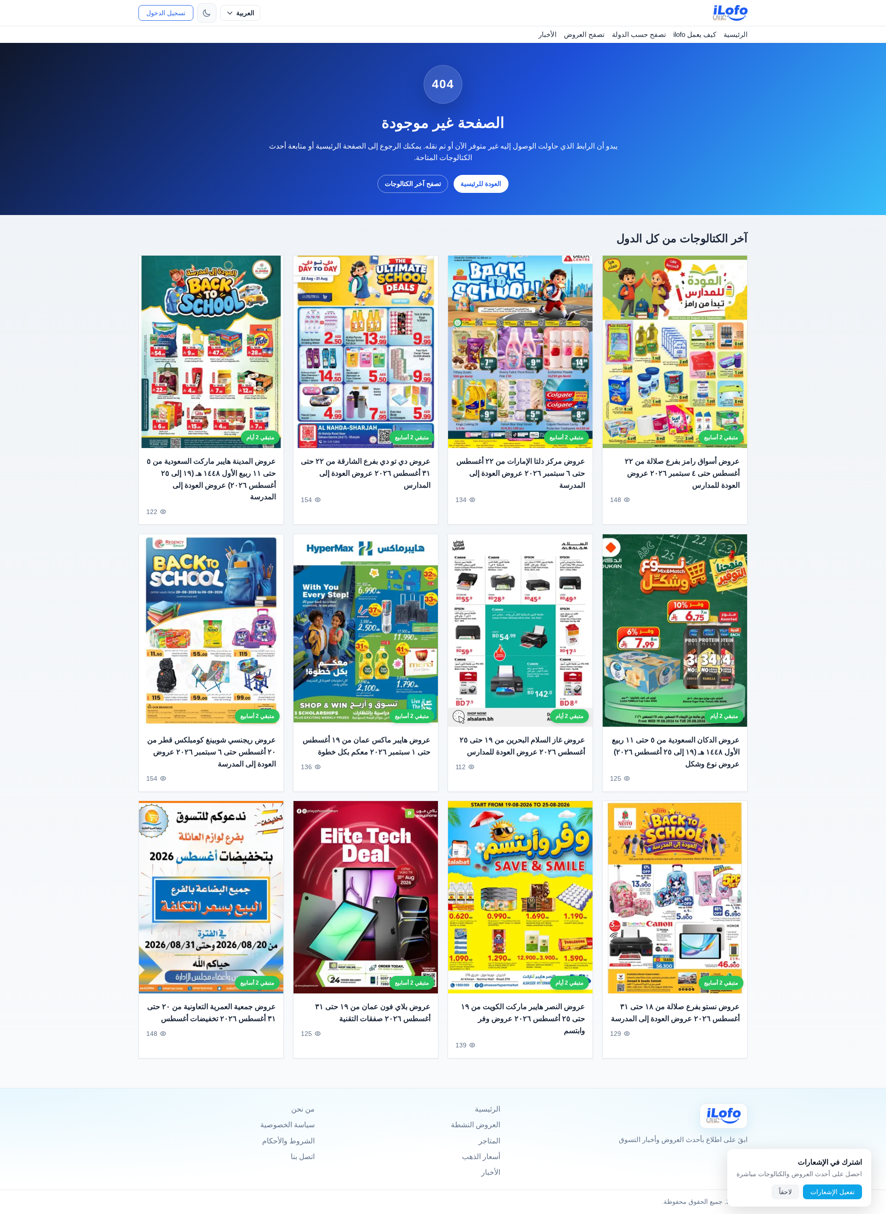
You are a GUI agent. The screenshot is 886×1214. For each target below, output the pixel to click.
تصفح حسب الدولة (639, 34)
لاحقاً (785, 1192)
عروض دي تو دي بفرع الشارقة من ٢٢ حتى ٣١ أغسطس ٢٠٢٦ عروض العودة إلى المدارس (366, 473)
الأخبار (548, 34)
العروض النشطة (475, 1125)
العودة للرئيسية (481, 183)
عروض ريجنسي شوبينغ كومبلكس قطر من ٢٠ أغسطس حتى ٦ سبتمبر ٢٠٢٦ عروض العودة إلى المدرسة (211, 751)
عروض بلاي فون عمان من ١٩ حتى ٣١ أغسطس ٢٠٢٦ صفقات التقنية (373, 1013)
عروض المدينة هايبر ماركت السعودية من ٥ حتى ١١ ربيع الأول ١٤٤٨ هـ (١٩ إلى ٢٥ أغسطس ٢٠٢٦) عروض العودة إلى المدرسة (211, 479)
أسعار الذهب (481, 1156)
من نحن (303, 1109)
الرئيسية (736, 34)
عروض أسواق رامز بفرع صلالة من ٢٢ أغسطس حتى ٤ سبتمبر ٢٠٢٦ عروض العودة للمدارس (682, 473)
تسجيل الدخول (166, 13)
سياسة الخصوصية (287, 1125)
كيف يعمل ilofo (694, 34)
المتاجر (489, 1141)
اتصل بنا (303, 1156)
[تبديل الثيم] (206, 13)
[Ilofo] (724, 1116)
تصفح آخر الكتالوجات (413, 183)
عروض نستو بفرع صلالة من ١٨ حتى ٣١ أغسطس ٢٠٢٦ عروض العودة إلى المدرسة (675, 1013)
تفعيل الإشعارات (832, 1192)
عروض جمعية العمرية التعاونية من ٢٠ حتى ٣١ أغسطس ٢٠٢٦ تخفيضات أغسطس (211, 1013)
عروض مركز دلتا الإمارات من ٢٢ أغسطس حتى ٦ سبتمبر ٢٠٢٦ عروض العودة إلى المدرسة (520, 473)
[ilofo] (730, 13)
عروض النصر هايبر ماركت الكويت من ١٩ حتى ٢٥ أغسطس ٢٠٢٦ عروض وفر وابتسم (523, 1019)
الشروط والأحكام (288, 1141)
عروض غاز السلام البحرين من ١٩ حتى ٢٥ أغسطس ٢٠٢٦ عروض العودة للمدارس (522, 746)
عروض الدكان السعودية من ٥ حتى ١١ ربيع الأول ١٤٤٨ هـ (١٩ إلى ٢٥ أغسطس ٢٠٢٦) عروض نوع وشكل (676, 751)
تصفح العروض (584, 34)
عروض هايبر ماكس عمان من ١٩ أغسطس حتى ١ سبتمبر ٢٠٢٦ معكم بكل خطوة (367, 746)
